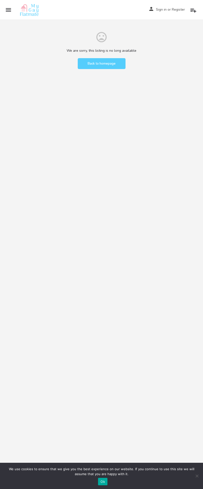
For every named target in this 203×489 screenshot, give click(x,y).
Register (178, 9)
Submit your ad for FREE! (194, 9)
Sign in (161, 9)
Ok (103, 482)
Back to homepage (102, 63)
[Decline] (196, 475)
